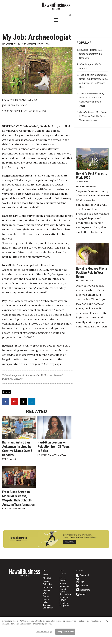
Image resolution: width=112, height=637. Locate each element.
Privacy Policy (46, 600)
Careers (6, 392)
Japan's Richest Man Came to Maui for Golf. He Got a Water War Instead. (93, 116)
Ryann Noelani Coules (53, 454)
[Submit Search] (70, 14)
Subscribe (47, 584)
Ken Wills (10, 459)
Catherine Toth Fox (38, 44)
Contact (46, 596)
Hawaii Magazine (64, 584)
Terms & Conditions (48, 606)
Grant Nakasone (15, 508)
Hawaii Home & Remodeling (65, 591)
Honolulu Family (64, 598)
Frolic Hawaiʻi (63, 579)
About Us (47, 578)
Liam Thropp (86, 280)
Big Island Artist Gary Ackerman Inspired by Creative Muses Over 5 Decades (17, 448)
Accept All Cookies (65, 631)
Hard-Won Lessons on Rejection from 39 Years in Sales (53, 446)
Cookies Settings (44, 631)
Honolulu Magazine (64, 604)
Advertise (47, 587)
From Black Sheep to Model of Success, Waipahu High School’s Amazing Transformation (18, 498)
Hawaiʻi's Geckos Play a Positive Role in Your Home (91, 272)
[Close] (107, 621)
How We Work (46, 592)
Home (24, 575)
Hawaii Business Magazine (56, 6)
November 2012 (37, 375)
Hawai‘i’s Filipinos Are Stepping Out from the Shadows (90, 53)
